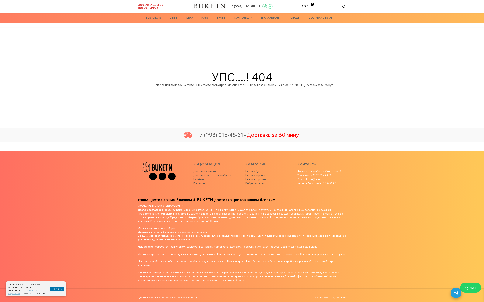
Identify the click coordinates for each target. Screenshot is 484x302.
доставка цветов (321, 17)
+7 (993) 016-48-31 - (221, 135)
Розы (205, 17)
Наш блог (199, 179)
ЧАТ (473, 288)
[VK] (162, 176)
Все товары (153, 17)
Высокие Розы (270, 17)
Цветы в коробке (255, 179)
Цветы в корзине (255, 175)
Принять (57, 288)
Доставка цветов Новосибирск (150, 6)
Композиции (243, 17)
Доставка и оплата (205, 171)
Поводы (294, 17)
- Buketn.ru (192, 297)
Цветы (174, 17)
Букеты (221, 17)
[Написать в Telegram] (456, 293)
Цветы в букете (254, 171)
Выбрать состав (255, 183)
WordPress (340, 297)
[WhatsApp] (172, 176)
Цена (189, 17)
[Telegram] (153, 176)
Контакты (199, 183)
